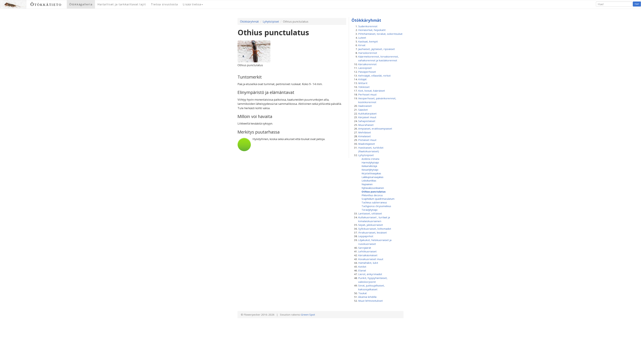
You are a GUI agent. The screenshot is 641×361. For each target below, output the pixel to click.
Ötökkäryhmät (249, 21)
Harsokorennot (367, 52)
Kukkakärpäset (367, 113)
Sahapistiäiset (366, 121)
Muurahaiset (366, 125)
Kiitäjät (362, 79)
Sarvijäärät (364, 247)
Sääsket (363, 109)
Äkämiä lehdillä (367, 296)
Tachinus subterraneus (374, 202)
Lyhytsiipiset (271, 21)
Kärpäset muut (367, 117)
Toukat (362, 293)
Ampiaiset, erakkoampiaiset (375, 128)
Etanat (362, 270)
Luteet (362, 37)
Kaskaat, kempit (368, 41)
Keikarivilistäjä (369, 166)
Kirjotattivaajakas (371, 173)
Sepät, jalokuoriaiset (370, 224)
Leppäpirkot (365, 236)
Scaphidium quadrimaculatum (378, 198)
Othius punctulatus (374, 191)
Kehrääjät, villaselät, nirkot (374, 75)
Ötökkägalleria (80, 4)
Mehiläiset (364, 132)
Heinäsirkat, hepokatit (372, 30)
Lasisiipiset (365, 68)
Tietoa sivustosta (164, 4)
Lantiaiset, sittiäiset (370, 213)
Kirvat (361, 45)
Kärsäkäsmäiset (367, 255)
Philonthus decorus (372, 195)
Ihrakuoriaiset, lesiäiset (372, 232)
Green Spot (308, 314)
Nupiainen (367, 184)
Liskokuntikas (369, 180)
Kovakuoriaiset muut (370, 259)
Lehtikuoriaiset (367, 251)
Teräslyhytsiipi (369, 209)
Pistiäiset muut (367, 140)
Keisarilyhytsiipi (370, 169)
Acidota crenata (370, 158)
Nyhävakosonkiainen (373, 188)
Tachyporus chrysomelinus (376, 206)
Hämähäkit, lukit (368, 262)
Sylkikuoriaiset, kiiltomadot (374, 228)
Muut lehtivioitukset (370, 300)
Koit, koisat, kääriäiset (371, 90)
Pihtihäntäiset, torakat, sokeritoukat (380, 33)
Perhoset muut (367, 94)
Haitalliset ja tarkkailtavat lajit (121, 4)
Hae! (637, 4)
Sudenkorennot (367, 26)
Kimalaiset (364, 136)
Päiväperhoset (367, 71)
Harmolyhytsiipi (370, 162)
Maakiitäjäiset (366, 143)
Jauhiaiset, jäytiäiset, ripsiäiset (376, 49)
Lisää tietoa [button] (192, 4)
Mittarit (362, 83)
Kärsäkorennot (367, 64)
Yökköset (364, 87)
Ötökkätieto (46, 4)
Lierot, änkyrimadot (370, 274)
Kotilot (362, 266)
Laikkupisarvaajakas (372, 177)
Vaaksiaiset (365, 105)
